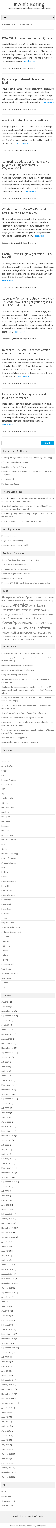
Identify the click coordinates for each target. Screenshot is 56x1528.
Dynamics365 (36, 605)
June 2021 (5, 1196)
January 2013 (6, 1468)
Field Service (16, 614)
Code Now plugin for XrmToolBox (15, 574)
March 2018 (6, 1376)
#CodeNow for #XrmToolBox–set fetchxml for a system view (24, 211)
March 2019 (6, 1320)
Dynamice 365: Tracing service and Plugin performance (24, 396)
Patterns (27, 618)
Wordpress (41, 1526)
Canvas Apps (36, 597)
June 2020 (5, 1251)
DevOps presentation (10, 484)
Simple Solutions (8, 923)
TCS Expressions (35, 637)
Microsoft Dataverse (10, 618)
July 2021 (5, 1191)
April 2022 (5, 1154)
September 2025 (8, 1016)
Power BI (5, 886)
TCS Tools (48, 636)
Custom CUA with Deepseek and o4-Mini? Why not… (23, 653)
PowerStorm (38, 633)
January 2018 (6, 1385)
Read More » (29, 61)
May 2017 (5, 1422)
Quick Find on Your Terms (12, 578)
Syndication (6, 941)
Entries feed (6, 1496)
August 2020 (6, 1242)
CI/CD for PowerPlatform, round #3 (16, 462)
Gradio (4, 849)
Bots (3, 775)
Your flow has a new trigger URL (14, 738)
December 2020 (8, 1223)
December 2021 (8, 1168)
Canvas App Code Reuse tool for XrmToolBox (20, 560)
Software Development (11, 932)
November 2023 (8, 1090)
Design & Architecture (37, 600)
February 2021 (7, 1214)
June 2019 (5, 1306)
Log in (3, 1492)
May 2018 (5, 1366)
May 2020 (5, 1256)
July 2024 (5, 1062)
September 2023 (8, 1099)
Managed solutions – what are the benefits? (31, 521)
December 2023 (8, 1085)
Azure (15, 597)
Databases (5, 812)
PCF (33, 617)
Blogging (5, 771)
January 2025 (6, 1039)
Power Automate (8, 881)
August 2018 (6, 1352)
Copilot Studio (7, 798)
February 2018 (7, 1380)
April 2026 (5, 1007)
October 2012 (7, 1477)
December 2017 (8, 1389)
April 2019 (5, 1316)
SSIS (26, 636)
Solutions (5, 937)
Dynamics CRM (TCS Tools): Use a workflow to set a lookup (25, 583)
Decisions (5, 826)
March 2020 (6, 1265)
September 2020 (8, 1237)
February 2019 (7, 1325)
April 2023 (5, 1117)
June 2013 (5, 1459)
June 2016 (5, 1440)
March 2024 (6, 1076)
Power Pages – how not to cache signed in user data (23, 718)
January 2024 (6, 1080)
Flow (25, 614)
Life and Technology (9, 854)
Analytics (8, 597)
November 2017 (8, 1394)
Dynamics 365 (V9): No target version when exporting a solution (26, 351)
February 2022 (7, 1159)
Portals (39, 618)
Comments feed (8, 1501)
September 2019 (8, 1293)
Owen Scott (6, 506)
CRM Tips (5, 803)
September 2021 (8, 1182)
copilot (45, 597)
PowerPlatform (11, 632)
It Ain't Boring (29, 4)
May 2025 (5, 1025)
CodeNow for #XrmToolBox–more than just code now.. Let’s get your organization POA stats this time (28, 302)
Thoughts (6, 639)
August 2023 (6, 1103)
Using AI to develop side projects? (15, 675)
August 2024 (6, 1057)
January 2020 (6, 1274)
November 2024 (8, 1048)
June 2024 (5, 1067)
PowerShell (27, 633)
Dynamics (32, 68)
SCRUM (4, 918)
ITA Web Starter (35, 614)
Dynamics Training (9, 536)
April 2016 (5, 1449)
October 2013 (7, 1454)
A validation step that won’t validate (25, 120)
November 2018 (8, 1339)
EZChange (5, 614)
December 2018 (8, 1334)
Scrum (47, 632)
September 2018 (8, 1348)
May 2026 (5, 1002)
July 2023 (5, 1108)
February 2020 (7, 1269)
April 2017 (5, 1426)
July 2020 (5, 1246)
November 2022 (8, 1136)
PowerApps (11, 622)
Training (4, 955)
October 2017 (7, 1399)
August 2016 (6, 1435)
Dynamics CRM (10, 609)
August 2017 (6, 1408)
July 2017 (5, 1412)
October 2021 (7, 1177)
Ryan (3, 514)
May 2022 (5, 1150)
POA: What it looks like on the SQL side (27, 38)
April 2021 (5, 1205)
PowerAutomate (34, 622)
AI (2, 597)
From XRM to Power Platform (13, 467)
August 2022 (6, 1140)
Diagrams (5, 606)
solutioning (19, 637)
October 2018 (7, 1343)
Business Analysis (8, 780)
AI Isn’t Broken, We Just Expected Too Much (19, 742)
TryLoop (4, 960)
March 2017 (6, 1431)
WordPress (6, 978)
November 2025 (8, 1011)
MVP (21, 618)
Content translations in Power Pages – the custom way (24, 713)
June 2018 (5, 1362)
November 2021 (8, 1173)
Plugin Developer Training (12, 541)
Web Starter (6, 969)
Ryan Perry (5, 521)
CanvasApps (24, 597)
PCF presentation (8, 479)
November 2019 (8, 1283)
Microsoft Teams (8, 863)
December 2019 (8, 1279)
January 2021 (6, 1219)
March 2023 (6, 1122)
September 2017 (8, 1403)
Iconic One (14, 1526)
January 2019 (6, 1329)
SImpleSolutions (8, 637)
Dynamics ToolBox (9, 840)
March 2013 (6, 1463)
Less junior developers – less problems (17, 665)
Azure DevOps (7, 766)
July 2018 (5, 1357)
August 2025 (6, 1020)
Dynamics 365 (16, 68)
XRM (33, 640)
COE (3, 789)
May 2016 (5, 1445)
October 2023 (7, 1094)
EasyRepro (45, 610)
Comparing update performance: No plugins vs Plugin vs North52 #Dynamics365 (25, 165)
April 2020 (5, 1260)
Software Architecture (10, 927)
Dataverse (21, 600)
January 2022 (6, 1163)
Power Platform (36, 628)
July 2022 (5, 1145)
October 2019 (7, 1288)
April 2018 (5, 1371)
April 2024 (5, 1071)
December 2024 (8, 1043)
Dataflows (11, 601)
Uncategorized (7, 964)
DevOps (51, 601)
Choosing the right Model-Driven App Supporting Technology (26, 458)
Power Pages (12, 628)
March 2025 (6, 1030)
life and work (47, 614)
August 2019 (6, 1297)
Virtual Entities (17, 640)
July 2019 (5, 1302)
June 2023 (5, 1113)
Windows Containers (10, 973)
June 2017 (5, 1417)
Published (5, 913)
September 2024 (8, 1053)
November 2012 (8, 1472)
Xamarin (26, 640)
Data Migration (7, 807)
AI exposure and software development (17, 670)
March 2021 (6, 1209)
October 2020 (7, 1233)
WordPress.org (7, 1505)
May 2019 (5, 1311)
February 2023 (7, 1126)
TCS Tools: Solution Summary (13, 564)
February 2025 (7, 1034)
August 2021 (6, 1186)
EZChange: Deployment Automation (16, 569)
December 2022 (8, 1131)
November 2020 (8, 1228)
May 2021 (5, 1200)
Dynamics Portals (30, 609)
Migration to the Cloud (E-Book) (14, 545)
